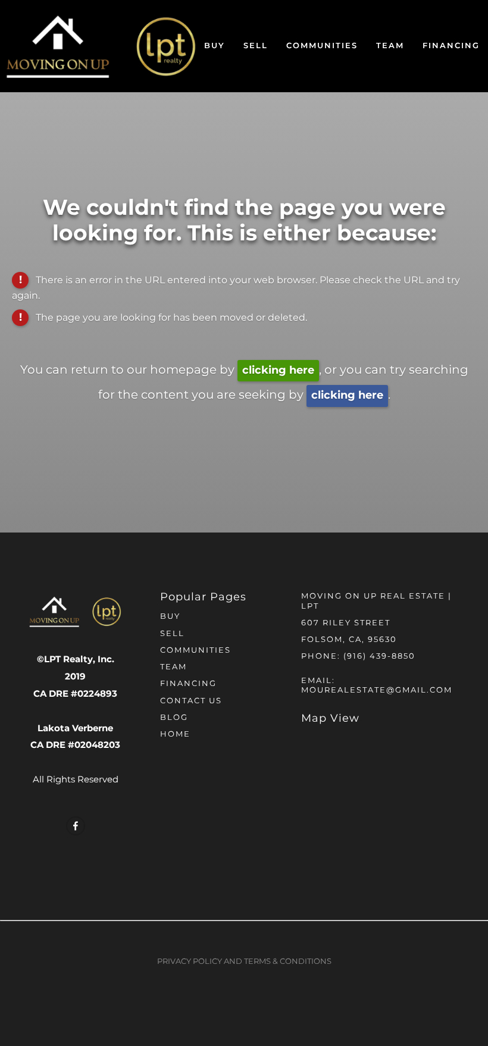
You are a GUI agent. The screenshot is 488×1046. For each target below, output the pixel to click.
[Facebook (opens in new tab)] (75, 825)
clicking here (278, 370)
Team (390, 46)
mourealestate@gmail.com (376, 690)
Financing (451, 46)
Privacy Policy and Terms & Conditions (244, 962)
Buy (214, 46)
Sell (255, 46)
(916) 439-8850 (379, 656)
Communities (322, 46)
